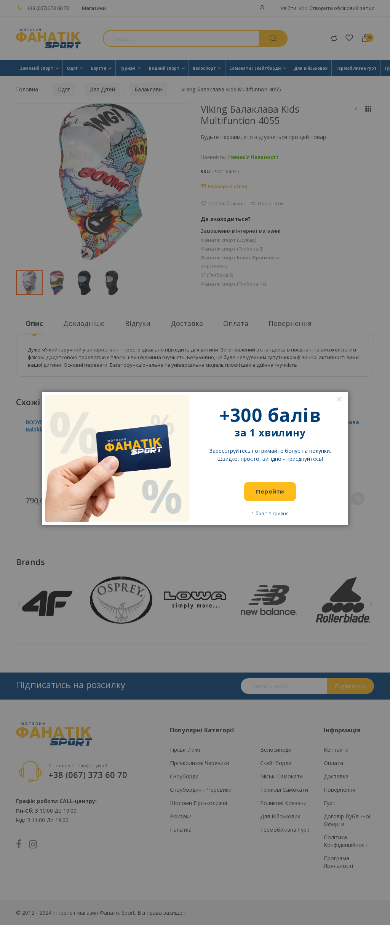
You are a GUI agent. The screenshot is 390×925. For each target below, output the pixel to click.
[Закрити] (339, 399)
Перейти (270, 491)
